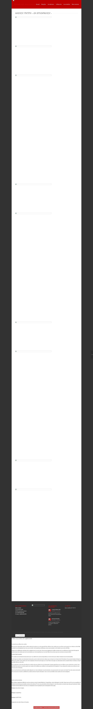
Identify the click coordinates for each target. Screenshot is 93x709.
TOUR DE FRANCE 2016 (56, 609)
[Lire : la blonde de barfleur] (49, 619)
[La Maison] (92, 355)
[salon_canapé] (46, 252)
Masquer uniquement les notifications (51, 707)
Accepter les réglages (38, 707)
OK (16, 635)
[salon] (33, 17)
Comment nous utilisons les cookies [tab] (19, 644)
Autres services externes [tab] (17, 680)
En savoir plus (21, 635)
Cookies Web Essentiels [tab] (17, 654)
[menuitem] (37, 4)
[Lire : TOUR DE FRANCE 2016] (49, 610)
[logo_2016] (26, 4)
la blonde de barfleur (56, 618)
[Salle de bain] (46, 529)
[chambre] (46, 391)
